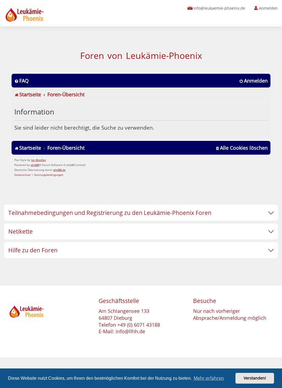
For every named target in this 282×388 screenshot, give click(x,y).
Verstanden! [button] (255, 378)
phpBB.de (59, 170)
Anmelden (268, 8)
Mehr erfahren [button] (209, 378)
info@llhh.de (130, 331)
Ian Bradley (38, 160)
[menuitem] (21, 80)
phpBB (35, 165)
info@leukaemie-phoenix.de (219, 8)
